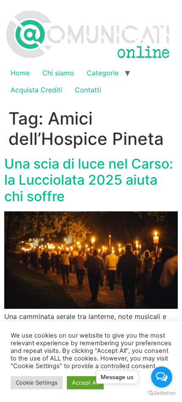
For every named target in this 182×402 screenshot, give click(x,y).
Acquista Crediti (36, 90)
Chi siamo (58, 73)
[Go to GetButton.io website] (161, 393)
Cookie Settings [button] (37, 382)
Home (20, 73)
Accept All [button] (85, 382)
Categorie (103, 73)
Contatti (88, 90)
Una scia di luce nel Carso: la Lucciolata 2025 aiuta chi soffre (88, 180)
